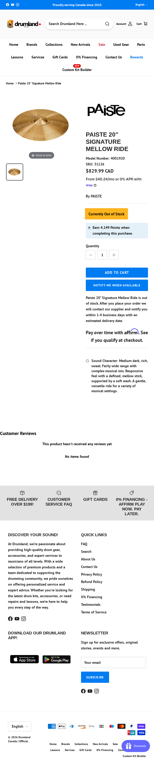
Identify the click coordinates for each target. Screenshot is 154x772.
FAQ (84, 544)
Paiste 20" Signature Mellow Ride (39, 83)
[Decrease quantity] (90, 255)
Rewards (136, 57)
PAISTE (96, 196)
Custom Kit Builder (77, 68)
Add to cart (117, 272)
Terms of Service (93, 612)
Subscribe (95, 677)
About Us (88, 559)
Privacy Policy (91, 574)
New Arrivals (80, 44)
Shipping (88, 589)
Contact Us (113, 57)
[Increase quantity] (114, 255)
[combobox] (74, 24)
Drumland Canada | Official (19, 739)
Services (37, 57)
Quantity (92, 246)
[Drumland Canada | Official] (24, 23)
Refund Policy (91, 581)
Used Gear (121, 44)
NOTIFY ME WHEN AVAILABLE (116, 285)
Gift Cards (60, 57)
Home (13, 44)
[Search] (107, 24)
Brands (31, 44)
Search (86, 551)
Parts (141, 44)
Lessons (17, 57)
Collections (54, 44)
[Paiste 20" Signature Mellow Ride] (14, 172)
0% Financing (86, 57)
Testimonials (90, 604)
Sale (101, 44)
